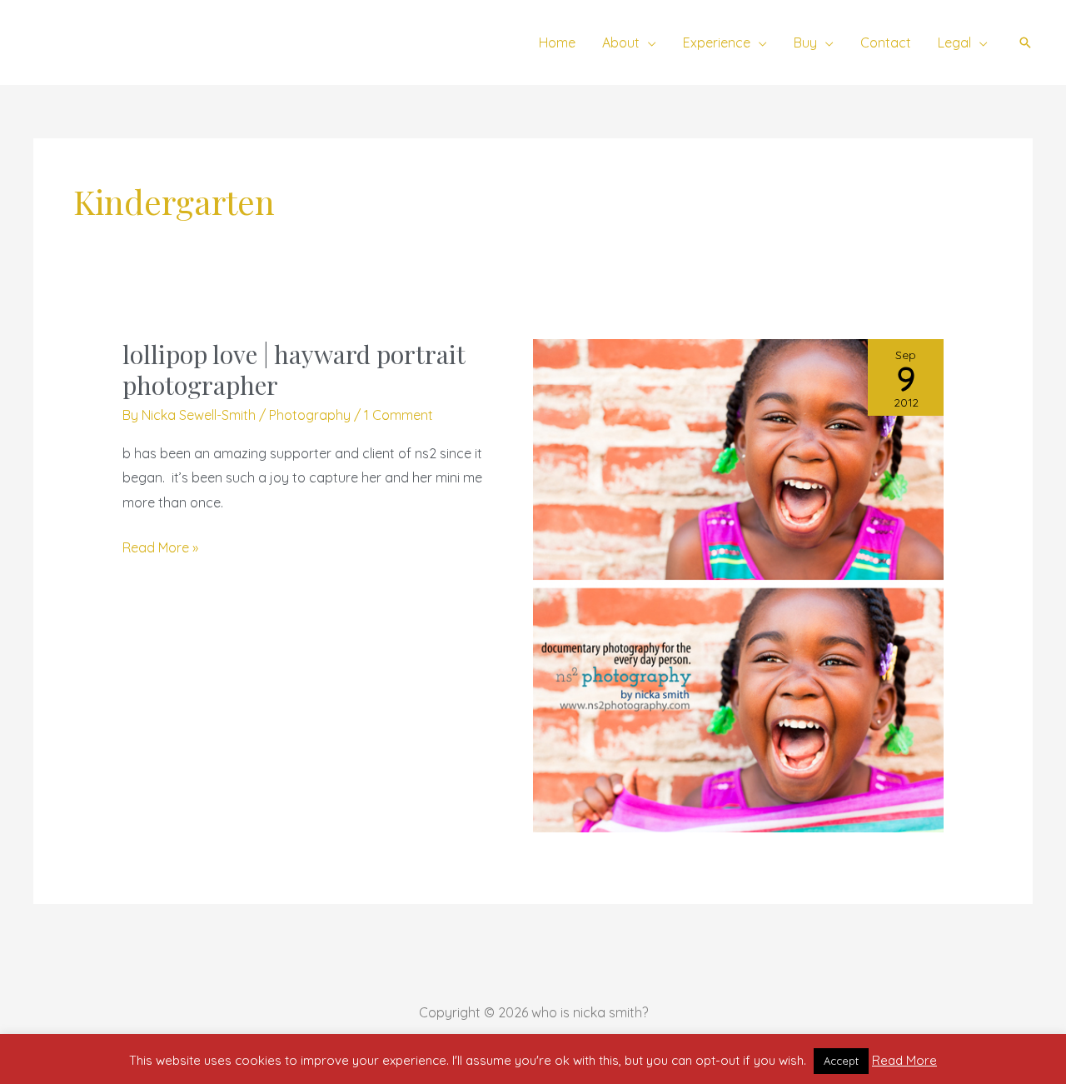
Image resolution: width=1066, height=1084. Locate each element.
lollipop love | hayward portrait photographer (293, 369)
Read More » (160, 546)
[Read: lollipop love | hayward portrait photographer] (738, 584)
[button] (648, 42)
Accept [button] (841, 1060)
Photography (310, 415)
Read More (904, 1060)
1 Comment (398, 415)
